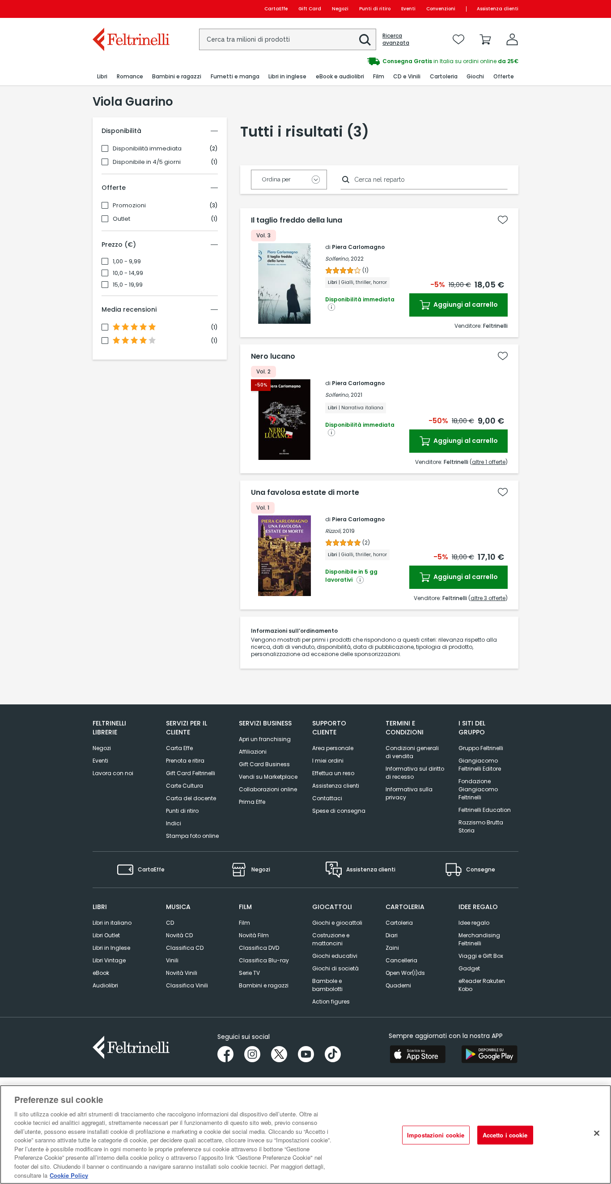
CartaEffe (276, 8)
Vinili (172, 960)
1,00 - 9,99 (127, 261)
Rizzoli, (333, 531)
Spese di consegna (338, 811)
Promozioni (129, 205)
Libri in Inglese (111, 948)
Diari (392, 935)
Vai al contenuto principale (130, 8)
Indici (173, 823)
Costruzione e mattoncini (330, 939)
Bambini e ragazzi (264, 985)
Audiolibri (105, 985)
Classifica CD (185, 948)
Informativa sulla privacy (409, 793)
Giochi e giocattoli (337, 923)
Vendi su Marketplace (268, 777)
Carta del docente (191, 798)
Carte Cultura (184, 785)
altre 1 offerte (488, 462)
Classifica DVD (259, 948)
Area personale (332, 748)
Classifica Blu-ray (264, 960)
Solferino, (337, 258)
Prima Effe (252, 802)
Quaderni (398, 985)
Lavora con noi (113, 773)
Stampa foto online (192, 836)
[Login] (512, 39)
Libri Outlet (106, 935)
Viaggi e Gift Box (480, 956)
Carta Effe (179, 748)
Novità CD (179, 935)
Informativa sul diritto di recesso (415, 773)
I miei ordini (328, 760)
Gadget (469, 968)
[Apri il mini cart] (485, 39)
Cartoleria (399, 923)
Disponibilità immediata (147, 148)
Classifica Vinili (187, 985)
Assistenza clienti (497, 8)
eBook (101, 973)
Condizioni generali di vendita (412, 752)
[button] (365, 40)
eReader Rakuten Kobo (481, 985)
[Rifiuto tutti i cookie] (597, 1133)
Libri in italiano (112, 923)
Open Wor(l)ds (405, 973)
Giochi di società (335, 968)
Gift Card (309, 8)
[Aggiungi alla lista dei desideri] (503, 220)
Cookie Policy (69, 1175)
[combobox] (287, 39)
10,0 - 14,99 (128, 273)
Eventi (408, 8)
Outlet (121, 219)
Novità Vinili (181, 973)
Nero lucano (273, 356)
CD (170, 923)
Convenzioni (440, 8)
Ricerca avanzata (395, 39)
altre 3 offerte (488, 598)
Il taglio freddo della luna (296, 220)
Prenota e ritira (185, 760)
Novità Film (254, 935)
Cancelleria (401, 960)
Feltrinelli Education (484, 810)
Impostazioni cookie (435, 1135)
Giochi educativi (334, 956)
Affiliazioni (253, 751)
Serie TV (249, 973)
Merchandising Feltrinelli (479, 939)
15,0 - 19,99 (128, 284)
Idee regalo (473, 923)
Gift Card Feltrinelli (190, 773)
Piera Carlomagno (358, 247)
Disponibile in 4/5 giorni (147, 162)
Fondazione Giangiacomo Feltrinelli (478, 789)
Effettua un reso (333, 773)
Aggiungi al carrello (465, 304)
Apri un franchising (265, 739)
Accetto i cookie (505, 1135)
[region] (305, 1134)
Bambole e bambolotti (327, 985)
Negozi (340, 8)
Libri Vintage (109, 960)
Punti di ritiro (374, 8)
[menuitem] (102, 77)
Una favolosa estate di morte (305, 493)
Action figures (331, 1001)
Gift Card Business (264, 764)
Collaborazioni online (268, 789)
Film (244, 923)
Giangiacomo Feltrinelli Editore (479, 764)
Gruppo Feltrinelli (480, 748)
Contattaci (327, 798)
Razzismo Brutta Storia (480, 826)
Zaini (392, 948)
